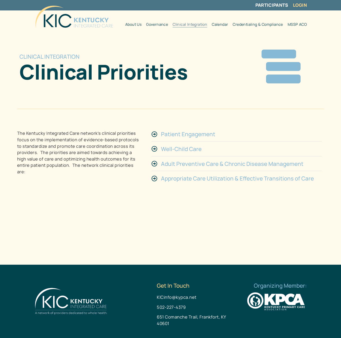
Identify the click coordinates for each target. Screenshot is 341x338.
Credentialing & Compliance (258, 24)
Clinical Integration (190, 24)
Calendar (220, 24)
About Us (133, 24)
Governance (157, 24)
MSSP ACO (297, 24)
